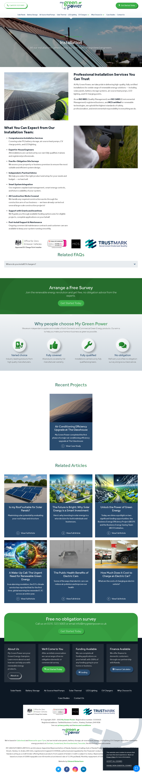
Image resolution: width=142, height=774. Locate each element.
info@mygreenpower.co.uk (91, 623)
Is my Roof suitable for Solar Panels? (25, 509)
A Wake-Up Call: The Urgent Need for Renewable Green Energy (25, 576)
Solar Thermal (61, 15)
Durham (50, 743)
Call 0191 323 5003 (16, 5)
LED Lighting (72, 15)
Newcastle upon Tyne (37, 740)
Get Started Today (128, 5)
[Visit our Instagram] (75, 769)
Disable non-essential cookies (119, 765)
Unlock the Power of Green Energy (116, 509)
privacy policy (63, 725)
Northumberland (70, 743)
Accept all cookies (114, 761)
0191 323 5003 (56, 623)
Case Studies (110, 15)
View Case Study (73, 446)
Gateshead (21, 740)
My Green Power (68, 720)
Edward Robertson (76, 761)
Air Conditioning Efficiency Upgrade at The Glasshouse (71, 428)
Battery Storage (32, 15)
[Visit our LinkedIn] (83, 769)
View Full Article (28, 533)
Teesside (81, 743)
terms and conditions (82, 725)
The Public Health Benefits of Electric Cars (71, 574)
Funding (83, 672)
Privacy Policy (111, 757)
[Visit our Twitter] (58, 769)
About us (15, 675)
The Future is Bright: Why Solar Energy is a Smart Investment (71, 509)
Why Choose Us (96, 15)
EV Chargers (82, 15)
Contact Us (121, 15)
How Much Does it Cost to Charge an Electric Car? (116, 574)
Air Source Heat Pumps (47, 15)
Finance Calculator (122, 669)
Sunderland (58, 743)
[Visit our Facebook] (67, 769)
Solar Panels (21, 15)
